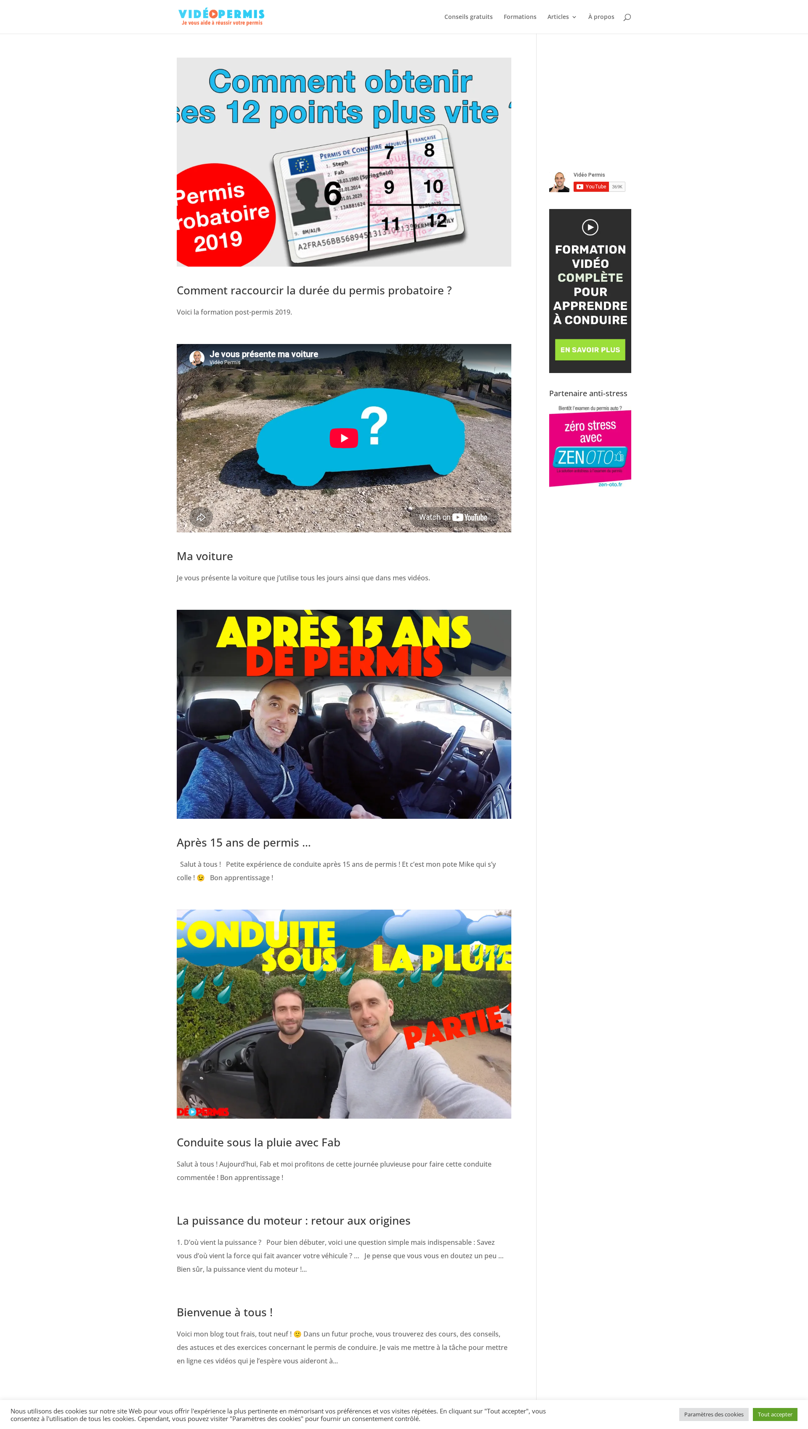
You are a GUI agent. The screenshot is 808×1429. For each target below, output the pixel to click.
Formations (520, 17)
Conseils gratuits (468, 17)
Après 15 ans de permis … (244, 842)
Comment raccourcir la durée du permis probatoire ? (314, 290)
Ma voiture (205, 556)
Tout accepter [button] (775, 1414)
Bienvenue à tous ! (225, 1312)
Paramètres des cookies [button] (714, 1414)
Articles (558, 17)
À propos (601, 17)
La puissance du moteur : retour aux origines (294, 1220)
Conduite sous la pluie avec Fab (258, 1142)
